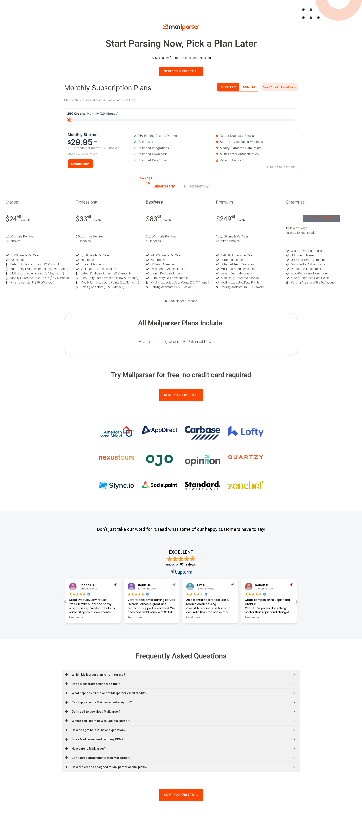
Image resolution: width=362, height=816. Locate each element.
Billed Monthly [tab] (196, 186)
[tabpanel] (181, 242)
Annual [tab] (249, 87)
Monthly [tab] (228, 87)
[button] (297, 602)
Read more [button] (76, 617)
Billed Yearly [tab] (164, 186)
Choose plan (80, 164)
